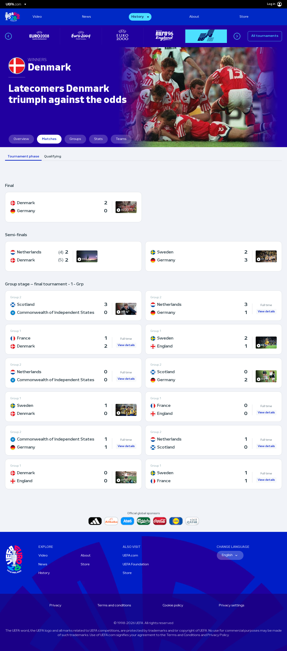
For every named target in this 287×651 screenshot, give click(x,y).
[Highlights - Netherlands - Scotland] (213, 440)
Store (85, 564)
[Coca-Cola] (160, 521)
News (42, 564)
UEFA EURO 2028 (12, 16)
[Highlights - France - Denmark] (73, 339)
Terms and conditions (114, 605)
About (86, 555)
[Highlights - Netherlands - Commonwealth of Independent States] (73, 373)
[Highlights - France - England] (213, 406)
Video (43, 555)
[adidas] (95, 521)
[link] (37, 17)
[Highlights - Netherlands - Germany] (213, 305)
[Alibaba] (111, 521)
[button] (140, 17)
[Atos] (127, 521)
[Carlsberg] (143, 521)
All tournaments (264, 36)
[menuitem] (52, 17)
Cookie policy (173, 605)
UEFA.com (130, 555)
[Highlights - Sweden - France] (213, 474)
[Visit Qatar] (192, 521)
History (44, 573)
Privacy (55, 605)
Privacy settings (231, 605)
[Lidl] (176, 521)
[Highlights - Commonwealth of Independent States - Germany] (73, 440)
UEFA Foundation (136, 564)
